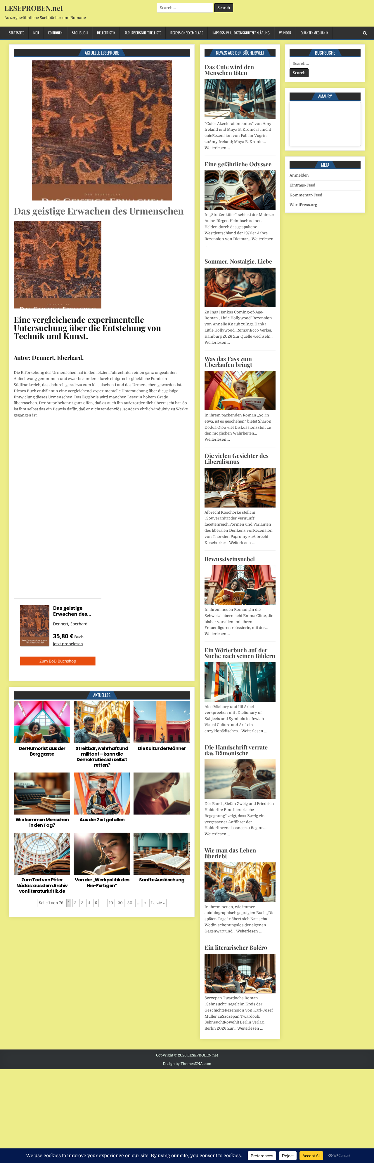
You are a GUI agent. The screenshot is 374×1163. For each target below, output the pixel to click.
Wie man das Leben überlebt (230, 853)
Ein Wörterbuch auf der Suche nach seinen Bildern (240, 653)
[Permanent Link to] (162, 794)
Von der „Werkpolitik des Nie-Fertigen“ (102, 882)
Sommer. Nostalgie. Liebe (238, 261)
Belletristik (106, 33)
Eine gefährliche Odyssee (238, 164)
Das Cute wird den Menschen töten (229, 69)
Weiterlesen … (217, 148)
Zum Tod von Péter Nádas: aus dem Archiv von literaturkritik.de (41, 885)
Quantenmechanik (314, 33)
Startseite (16, 33)
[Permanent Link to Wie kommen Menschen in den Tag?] (42, 794)
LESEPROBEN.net (33, 8)
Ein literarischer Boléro (236, 947)
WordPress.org (303, 205)
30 (129, 903)
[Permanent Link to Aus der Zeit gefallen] (102, 794)
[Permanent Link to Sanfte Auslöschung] (162, 854)
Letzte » (158, 903)
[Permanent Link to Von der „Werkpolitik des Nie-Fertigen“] (102, 854)
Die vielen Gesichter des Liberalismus (237, 458)
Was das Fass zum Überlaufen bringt (228, 361)
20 (120, 903)
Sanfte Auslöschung (161, 879)
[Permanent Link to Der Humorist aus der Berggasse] (42, 722)
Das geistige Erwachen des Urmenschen (99, 210)
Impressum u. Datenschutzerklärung (241, 33)
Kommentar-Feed (306, 195)
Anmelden (299, 175)
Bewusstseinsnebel (230, 559)
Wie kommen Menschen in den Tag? (42, 822)
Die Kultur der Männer (162, 748)
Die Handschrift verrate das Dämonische (236, 750)
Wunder (285, 33)
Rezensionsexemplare (186, 33)
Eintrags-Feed (302, 185)
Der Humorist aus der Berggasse (42, 751)
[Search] (365, 33)
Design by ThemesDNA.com (187, 1064)
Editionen (55, 33)
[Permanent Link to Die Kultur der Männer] (162, 722)
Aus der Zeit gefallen (101, 819)
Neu (36, 33)
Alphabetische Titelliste (142, 33)
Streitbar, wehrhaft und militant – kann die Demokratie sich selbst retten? (102, 757)
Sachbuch (80, 33)
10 (111, 903)
